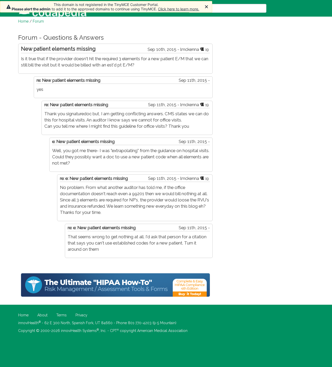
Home (23, 21)
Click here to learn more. (178, 9)
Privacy (81, 315)
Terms (61, 315)
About (42, 315)
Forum (38, 21)
